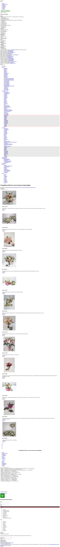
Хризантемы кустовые (7, 109)
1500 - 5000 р (6, 89)
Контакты (3, 9)
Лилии (5, 100)
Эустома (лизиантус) (7, 111)
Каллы (5, 99)
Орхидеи (5, 137)
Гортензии (5, 97)
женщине (4, 530)
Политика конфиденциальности (5, 483)
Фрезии (5, 108)
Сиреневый (6, 120)
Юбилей (5, 167)
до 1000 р (5, 87)
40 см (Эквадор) (6, 80)
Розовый (5, 117)
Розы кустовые (6, 105)
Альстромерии (6, 93)
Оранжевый (6, 121)
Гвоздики (5, 95)
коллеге (5, 179)
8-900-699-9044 (12, 52)
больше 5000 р (6, 90)
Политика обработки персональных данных (7, 486)
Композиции (4, 158)
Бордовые (5, 70)
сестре (5, 177)
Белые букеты (33, 187)
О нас (3, 3)
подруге (5, 178)
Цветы (3, 127)
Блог (3, 456)
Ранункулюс (6, 103)
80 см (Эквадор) (6, 84)
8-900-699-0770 (9, 55)
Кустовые (5, 77)
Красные (5, 72)
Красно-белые (6, 73)
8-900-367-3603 (11, 56)
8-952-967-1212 (14, 49)
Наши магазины (4, 453)
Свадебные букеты (7, 92)
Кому (3, 173)
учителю (5, 180)
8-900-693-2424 (10, 57)
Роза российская (4, 157)
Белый (5, 118)
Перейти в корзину (10, 542)
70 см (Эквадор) (6, 83)
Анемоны (5, 94)
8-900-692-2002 (11, 59)
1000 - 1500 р (6, 88)
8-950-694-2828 (11, 50)
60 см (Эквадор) (6, 82)
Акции (3, 465)
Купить (3, 272)
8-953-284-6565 (15, 54)
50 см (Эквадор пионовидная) (9, 79)
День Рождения (6, 166)
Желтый (5, 119)
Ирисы (5, 98)
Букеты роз (12, 187)
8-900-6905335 (11, 58)
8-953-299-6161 (11, 62)
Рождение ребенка (7, 170)
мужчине (5, 181)
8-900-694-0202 (10, 60)
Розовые (5, 75)
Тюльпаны (4, 66)
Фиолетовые (6, 76)
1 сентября (6, 171)
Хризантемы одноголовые (8, 110)
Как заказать (4, 5)
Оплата (3, 8)
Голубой (5, 155)
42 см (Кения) (6, 86)
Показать (1, 532)
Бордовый (5, 122)
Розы (3, 67)
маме (5, 175)
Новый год (6, 172)
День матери (6, 169)
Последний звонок (6, 511)
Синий (5, 154)
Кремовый (6, 115)
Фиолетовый (6, 123)
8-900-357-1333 (12, 63)
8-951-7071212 (14, 61)
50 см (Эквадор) (6, 81)
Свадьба (5, 168)
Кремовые (5, 74)
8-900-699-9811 (10, 51)
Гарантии (3, 6)
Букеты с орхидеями (22, 187)
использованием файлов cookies (53, 544)
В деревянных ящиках (7, 161)
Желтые (5, 71)
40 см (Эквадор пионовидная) (9, 78)
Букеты (3, 460)
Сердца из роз (6, 162)
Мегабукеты (4, 163)
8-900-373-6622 (10, 53)
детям (5, 182)
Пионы (5, 102)
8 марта (4, 509)
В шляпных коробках (7, 160)
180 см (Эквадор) (7, 85)
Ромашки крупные (7, 106)
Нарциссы (5, 101)
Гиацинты (5, 132)
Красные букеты (16, 187)
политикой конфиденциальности (5, 545)
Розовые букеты (28, 187)
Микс (5, 126)
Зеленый (5, 156)
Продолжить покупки (3, 542)
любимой (4, 522)
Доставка (3, 7)
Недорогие (8, 187)
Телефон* (1, 537)
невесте (5, 174)
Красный (5, 116)
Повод (3, 164)
